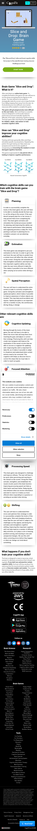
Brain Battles (18, 780)
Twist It (27, 721)
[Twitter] (14, 643)
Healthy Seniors (26, 663)
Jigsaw (27, 707)
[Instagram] (23, 643)
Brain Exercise (18, 756)
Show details (25, 437)
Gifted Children (18, 778)
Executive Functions (9, 671)
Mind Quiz (18, 760)
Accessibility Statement (14, 823)
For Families (18, 736)
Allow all (18, 443)
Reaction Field (27, 725)
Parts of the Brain (9, 655)
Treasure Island (9, 703)
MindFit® (18, 746)
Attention (9, 680)
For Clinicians (18, 738)
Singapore (6, 827)
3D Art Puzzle (9, 729)
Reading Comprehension (18, 776)
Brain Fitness (9, 661)
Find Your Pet (9, 723)
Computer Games (27, 655)
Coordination (9, 674)
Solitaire (9, 697)
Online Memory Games (18, 772)
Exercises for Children (18, 752)
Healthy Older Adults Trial (26, 657)
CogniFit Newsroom (9, 816)
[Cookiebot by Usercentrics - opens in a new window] (26, 374)
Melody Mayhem (9, 725)
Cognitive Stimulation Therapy (18, 762)
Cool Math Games (18, 774)
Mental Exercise (18, 770)
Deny (18, 455)
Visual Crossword (9, 709)
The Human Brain (9, 651)
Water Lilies (27, 723)
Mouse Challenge (27, 715)
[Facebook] (9, 643)
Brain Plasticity (9, 659)
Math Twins (27, 711)
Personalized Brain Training (18, 766)
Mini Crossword (9, 689)
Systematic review (27, 669)
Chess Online (9, 686)
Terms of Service (8, 812)
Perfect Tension (27, 717)
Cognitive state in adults (27, 667)
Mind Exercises (18, 764)
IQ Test (18, 782)
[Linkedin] (28, 643)
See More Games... (27, 729)
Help (28, 819)
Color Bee (27, 697)
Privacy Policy (17, 812)
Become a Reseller (12, 819)
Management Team (28, 812)
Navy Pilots (26, 659)
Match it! (9, 711)
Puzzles (27, 691)
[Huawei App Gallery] (18, 630)
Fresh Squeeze (27, 705)
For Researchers (18, 740)
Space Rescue (9, 713)
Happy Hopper (27, 686)
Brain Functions (9, 669)
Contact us (22, 819)
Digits (27, 695)
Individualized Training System (18, 758)
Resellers (18, 750)
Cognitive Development (18, 754)
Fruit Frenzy (9, 691)
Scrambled (9, 721)
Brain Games (18, 768)
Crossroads (27, 701)
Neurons (9, 657)
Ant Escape (9, 701)
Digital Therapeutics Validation (27, 652)
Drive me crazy (9, 707)
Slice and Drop (27, 719)
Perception (9, 678)
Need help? (29, 824)
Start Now (18, 69)
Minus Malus (27, 713)
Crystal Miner (9, 695)
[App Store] (18, 620)
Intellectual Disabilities (9, 667)
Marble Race (9, 717)
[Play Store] (18, 625)
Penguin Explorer (27, 693)
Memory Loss (9, 665)
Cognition (9, 663)
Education (18, 742)
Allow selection (18, 449)
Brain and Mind (9, 653)
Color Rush (9, 727)
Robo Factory (9, 699)
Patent (18, 744)
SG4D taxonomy (26, 671)
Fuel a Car (27, 709)
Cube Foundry (27, 703)
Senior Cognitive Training (27, 665)
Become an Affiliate (28, 816)
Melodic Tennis (9, 719)
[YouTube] (18, 643)
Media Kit (18, 816)
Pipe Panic (9, 693)
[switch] (32, 416)
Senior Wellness (26, 661)
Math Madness (9, 715)
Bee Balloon (27, 699)
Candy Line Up (27, 689)
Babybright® (18, 748)
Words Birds (27, 727)
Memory (9, 676)
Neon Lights (9, 705)
